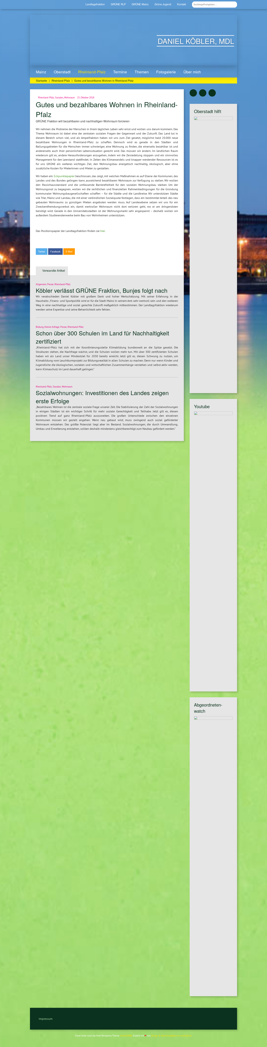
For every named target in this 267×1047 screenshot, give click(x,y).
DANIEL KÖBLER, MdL (196, 41)
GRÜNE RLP (118, 4)
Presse (50, 284)
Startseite (41, 80)
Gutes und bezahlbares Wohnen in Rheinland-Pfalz (107, 109)
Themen (142, 71)
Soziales (59, 97)
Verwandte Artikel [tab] (53, 270)
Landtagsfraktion (95, 4)
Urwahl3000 (126, 1035)
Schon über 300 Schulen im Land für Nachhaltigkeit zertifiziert (102, 337)
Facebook (55, 251)
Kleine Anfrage (51, 326)
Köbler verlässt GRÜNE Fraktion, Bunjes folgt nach (101, 290)
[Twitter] (193, 93)
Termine (120, 71)
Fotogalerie (166, 71)
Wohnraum (69, 97)
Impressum (45, 1019)
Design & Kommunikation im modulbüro (171, 1035)
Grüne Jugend (163, 4)
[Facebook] (202, 93)
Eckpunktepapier (64, 176)
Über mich (192, 71)
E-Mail (69, 251)
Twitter (41, 251)
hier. (102, 231)
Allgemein (41, 284)
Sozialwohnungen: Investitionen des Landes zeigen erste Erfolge (102, 396)
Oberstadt (62, 71)
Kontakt (181, 4)
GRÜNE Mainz (140, 4)
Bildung (40, 326)
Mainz (41, 71)
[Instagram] (212, 93)
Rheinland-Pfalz (92, 71)
